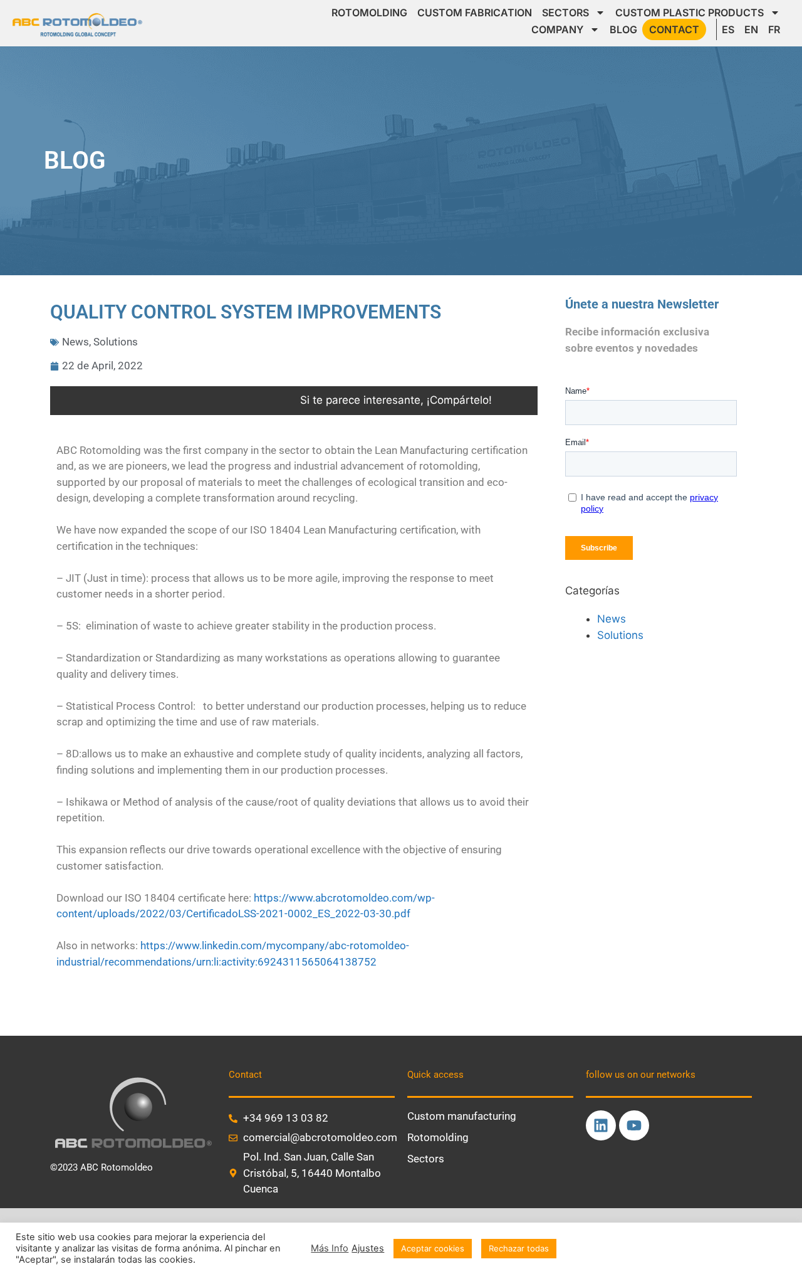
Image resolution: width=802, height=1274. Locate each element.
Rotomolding (369, 12)
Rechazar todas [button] (519, 1248)
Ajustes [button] (368, 1248)
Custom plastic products (689, 12)
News (75, 341)
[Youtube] (634, 1125)
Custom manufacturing (461, 1116)
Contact (674, 29)
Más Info (329, 1248)
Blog (623, 29)
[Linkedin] (601, 1125)
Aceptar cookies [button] (432, 1248)
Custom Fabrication (474, 12)
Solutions (115, 341)
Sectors (565, 12)
